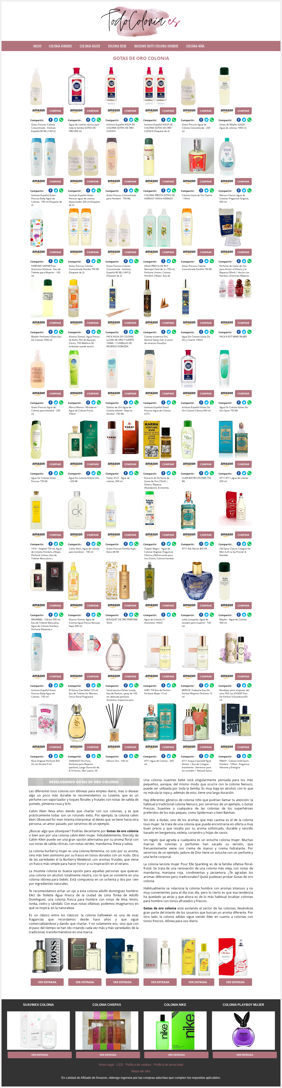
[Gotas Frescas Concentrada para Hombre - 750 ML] (122, 157)
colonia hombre (60, 46)
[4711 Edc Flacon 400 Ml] (197, 510)
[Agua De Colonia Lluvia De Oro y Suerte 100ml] (197, 298)
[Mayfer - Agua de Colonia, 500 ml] (235, 581)
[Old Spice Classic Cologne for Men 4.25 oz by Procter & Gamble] (235, 510)
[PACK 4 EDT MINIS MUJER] (235, 298)
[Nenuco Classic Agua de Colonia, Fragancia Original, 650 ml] (235, 157)
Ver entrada (47, 982)
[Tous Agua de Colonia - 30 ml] (159, 957)
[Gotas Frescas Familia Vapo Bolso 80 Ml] (122, 510)
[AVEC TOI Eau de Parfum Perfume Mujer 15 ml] (159, 652)
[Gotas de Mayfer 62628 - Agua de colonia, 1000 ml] (235, 86)
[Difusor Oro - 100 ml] (122, 722)
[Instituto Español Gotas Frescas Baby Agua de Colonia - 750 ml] (46, 652)
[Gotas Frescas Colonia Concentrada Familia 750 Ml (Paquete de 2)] (84, 227)
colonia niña (195, 46)
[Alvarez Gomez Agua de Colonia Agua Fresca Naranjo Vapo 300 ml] (84, 581)
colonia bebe (117, 46)
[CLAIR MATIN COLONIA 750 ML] (197, 439)
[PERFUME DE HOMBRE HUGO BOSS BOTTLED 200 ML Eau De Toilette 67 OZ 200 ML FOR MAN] (46, 957)
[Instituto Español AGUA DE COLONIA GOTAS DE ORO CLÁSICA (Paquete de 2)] (159, 86)
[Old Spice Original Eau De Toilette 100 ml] (235, 957)
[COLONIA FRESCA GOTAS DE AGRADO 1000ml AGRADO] (159, 157)
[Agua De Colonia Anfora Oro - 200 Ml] (84, 439)
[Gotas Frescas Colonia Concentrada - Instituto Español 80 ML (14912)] (46, 86)
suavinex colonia (38, 1004)
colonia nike (175, 1004)
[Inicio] (141, 38)
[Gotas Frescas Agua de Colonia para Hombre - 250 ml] (46, 369)
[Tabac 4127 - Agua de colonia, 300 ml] (122, 439)
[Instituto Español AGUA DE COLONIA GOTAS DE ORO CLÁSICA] (122, 86)
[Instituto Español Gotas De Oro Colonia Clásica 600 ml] (197, 369)
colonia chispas (106, 1004)
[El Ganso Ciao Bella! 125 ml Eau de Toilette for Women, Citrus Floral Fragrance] (84, 652)
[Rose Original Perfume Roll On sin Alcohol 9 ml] (46, 722)
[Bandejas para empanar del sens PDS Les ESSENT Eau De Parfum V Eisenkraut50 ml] (235, 652)
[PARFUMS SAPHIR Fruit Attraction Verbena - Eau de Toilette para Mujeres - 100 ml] (46, 227)
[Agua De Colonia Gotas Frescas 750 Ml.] (46, 439)
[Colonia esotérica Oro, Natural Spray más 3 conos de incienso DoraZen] (159, 298)
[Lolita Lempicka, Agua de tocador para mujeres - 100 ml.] (197, 581)
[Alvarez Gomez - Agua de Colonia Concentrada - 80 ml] (197, 957)
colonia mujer (90, 46)
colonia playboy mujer (243, 1004)
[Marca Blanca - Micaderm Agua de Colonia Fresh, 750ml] (84, 369)
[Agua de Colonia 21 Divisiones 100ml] (159, 581)
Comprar (55, 111)
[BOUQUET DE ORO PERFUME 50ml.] (122, 581)
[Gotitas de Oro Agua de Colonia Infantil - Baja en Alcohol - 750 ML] (122, 369)
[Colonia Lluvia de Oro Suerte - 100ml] (197, 157)
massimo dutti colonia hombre (156, 46)
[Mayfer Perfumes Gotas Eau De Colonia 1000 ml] (46, 298)
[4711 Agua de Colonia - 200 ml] (159, 722)
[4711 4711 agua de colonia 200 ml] (235, 439)
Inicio (37, 46)
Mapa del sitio (140, 1071)
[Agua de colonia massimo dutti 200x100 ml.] (84, 957)
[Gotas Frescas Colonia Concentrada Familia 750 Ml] (197, 227)
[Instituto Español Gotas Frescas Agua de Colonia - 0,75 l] (159, 369)
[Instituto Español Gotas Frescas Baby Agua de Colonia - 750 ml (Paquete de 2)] (46, 157)
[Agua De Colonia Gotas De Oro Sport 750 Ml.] (235, 369)
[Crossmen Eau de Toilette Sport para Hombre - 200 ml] (122, 957)
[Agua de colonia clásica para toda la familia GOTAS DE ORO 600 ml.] (84, 86)
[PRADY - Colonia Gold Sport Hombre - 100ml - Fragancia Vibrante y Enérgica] (235, 722)
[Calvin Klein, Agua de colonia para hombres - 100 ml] (84, 510)
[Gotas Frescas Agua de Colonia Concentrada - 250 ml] (197, 86)
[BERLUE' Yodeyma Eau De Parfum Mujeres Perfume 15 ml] (197, 652)
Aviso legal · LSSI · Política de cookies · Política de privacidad (141, 1064)
